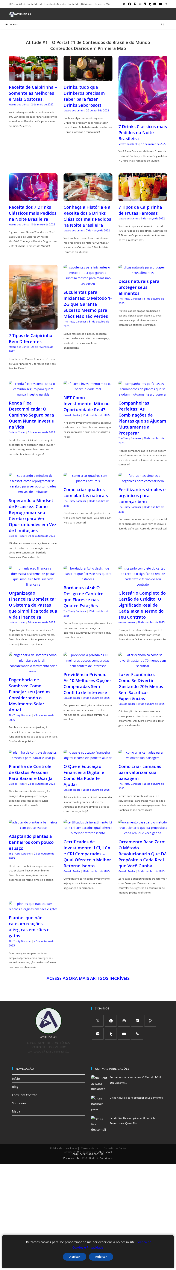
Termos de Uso (90, 1148)
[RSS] (137, 1034)
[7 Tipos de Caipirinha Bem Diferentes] (33, 327)
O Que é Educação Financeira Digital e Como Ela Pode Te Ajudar (84, 775)
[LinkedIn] (137, 1021)
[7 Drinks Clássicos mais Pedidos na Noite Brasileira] (142, 118)
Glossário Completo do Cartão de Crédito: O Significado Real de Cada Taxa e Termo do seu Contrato (142, 605)
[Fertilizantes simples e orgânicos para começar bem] (142, 481)
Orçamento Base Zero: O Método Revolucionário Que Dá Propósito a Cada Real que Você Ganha (142, 854)
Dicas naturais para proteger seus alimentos (138, 287)
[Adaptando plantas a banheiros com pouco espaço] (33, 828)
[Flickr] (98, 1034)
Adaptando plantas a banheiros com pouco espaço (31, 842)
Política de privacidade (63, 1148)
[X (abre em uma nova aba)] (124, 4)
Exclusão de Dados (115, 1148)
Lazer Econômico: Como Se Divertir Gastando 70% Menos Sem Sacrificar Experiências (140, 686)
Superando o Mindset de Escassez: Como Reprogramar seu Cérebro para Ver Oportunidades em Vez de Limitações (32, 515)
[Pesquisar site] (163, 24)
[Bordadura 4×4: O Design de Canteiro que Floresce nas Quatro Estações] (88, 579)
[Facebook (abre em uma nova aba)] (129, 4)
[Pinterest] (150, 1021)
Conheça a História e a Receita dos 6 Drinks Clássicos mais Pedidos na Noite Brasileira (87, 216)
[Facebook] (111, 1021)
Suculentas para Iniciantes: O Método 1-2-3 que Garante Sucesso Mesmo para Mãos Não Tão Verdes (88, 304)
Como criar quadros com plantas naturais (86, 492)
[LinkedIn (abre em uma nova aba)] (145, 4)
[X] (98, 1021)
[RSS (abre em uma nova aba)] (165, 4)
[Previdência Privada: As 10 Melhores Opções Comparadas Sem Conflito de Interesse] (88, 666)
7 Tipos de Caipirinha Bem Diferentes (30, 338)
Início (16, 1079)
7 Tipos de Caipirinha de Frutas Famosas (140, 210)
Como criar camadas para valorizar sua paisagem (139, 772)
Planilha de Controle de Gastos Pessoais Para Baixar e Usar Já (31, 772)
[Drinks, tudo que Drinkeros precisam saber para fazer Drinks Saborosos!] (88, 78)
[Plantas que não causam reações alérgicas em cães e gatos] (33, 909)
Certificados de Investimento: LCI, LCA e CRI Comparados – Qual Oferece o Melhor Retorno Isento (87, 854)
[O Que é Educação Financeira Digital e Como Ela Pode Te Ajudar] (88, 758)
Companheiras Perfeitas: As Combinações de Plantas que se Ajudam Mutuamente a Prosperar (142, 418)
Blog (15, 1087)
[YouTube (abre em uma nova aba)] (160, 4)
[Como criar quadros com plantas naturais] (88, 481)
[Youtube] (124, 1034)
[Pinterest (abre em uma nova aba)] (134, 4)
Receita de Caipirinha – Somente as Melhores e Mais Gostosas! (33, 93)
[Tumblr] (111, 1034)
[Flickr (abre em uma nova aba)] (154, 4)
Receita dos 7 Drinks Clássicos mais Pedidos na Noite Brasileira (32, 213)
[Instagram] (124, 1021)
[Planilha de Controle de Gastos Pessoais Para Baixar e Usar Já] (33, 758)
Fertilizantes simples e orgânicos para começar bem (142, 495)
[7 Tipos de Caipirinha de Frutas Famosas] (142, 198)
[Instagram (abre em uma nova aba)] (140, 4)
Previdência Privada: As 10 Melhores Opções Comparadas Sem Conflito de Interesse (88, 683)
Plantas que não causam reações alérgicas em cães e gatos (29, 927)
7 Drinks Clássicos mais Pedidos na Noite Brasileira (142, 132)
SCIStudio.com (88, 1152)
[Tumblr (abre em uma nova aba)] (150, 4)
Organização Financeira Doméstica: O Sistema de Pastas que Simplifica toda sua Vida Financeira (33, 605)
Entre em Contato (24, 1095)
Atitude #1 (70, 1152)
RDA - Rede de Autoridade (97, 1158)
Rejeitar (101, 1257)
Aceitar (74, 1257)
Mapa (16, 1111)
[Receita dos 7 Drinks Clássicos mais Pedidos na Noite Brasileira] (33, 198)
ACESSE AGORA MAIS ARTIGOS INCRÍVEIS (88, 978)
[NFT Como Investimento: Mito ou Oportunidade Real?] (88, 389)
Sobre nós (19, 1103)
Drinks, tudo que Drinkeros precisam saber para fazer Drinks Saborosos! (84, 96)
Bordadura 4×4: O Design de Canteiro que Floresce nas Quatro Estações (83, 597)
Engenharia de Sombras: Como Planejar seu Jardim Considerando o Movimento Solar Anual (29, 695)
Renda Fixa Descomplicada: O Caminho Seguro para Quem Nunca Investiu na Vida (32, 415)
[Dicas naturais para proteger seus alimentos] (142, 273)
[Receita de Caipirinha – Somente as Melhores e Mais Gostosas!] (33, 78)
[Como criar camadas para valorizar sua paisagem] (142, 758)
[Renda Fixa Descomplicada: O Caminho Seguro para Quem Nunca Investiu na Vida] (33, 394)
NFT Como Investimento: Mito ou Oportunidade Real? (87, 403)
